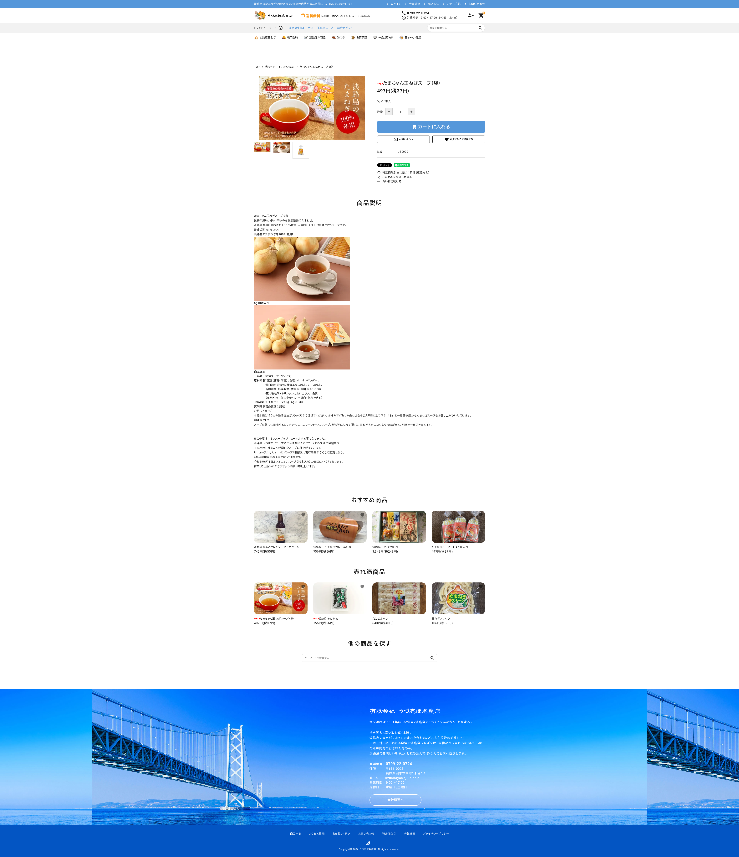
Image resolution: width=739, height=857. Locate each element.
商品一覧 (295, 833)
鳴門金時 (292, 37)
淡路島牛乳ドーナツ (301, 27)
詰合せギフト (345, 27)
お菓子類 (361, 37)
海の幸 (341, 37)
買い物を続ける (389, 181)
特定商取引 (389, 833)
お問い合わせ (477, 4)
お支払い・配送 (341, 833)
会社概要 (409, 833)
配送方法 (433, 4)
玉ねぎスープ (325, 27)
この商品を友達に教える (394, 176)
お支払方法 (454, 4)
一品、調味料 (385, 37)
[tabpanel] (312, 108)
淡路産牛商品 (317, 37)
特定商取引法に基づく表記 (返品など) (403, 172)
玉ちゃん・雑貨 (413, 37)
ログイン (396, 4)
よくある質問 (317, 833)
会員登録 (414, 4)
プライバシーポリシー (436, 833)
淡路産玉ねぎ (268, 37)
